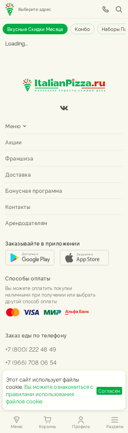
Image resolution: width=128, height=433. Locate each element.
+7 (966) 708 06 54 (30, 362)
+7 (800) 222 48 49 (30, 349)
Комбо (82, 29)
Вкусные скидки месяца (35, 29)
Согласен (109, 391)
